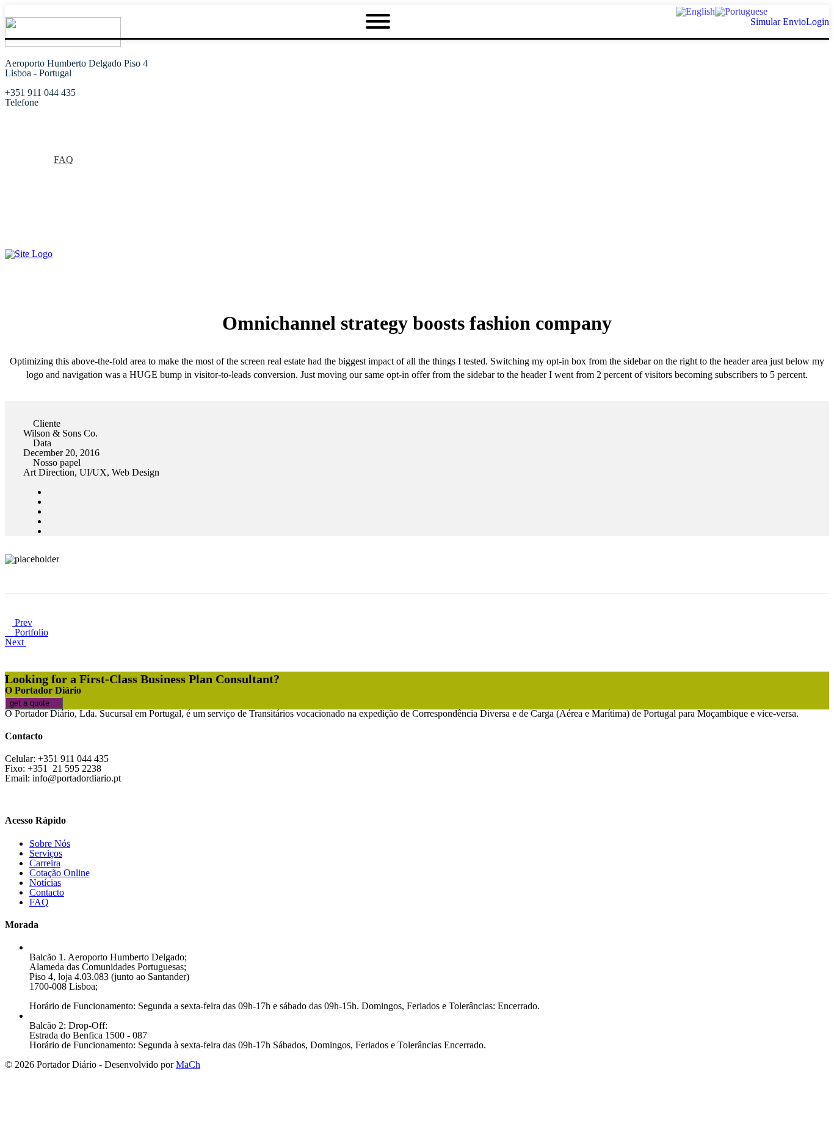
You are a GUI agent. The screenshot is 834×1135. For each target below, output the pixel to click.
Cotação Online (59, 189)
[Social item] (10, 238)
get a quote (31, 703)
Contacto (46, 892)
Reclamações (54, 199)
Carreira (44, 863)
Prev (22, 622)
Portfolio (30, 632)
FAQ (63, 159)
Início (40, 140)
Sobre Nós (49, 150)
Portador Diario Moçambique (85, 218)
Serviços (45, 169)
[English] (695, 10)
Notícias (45, 179)
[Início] (29, 253)
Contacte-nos (54, 208)
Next (15, 642)
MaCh (188, 1064)
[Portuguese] (741, 10)
